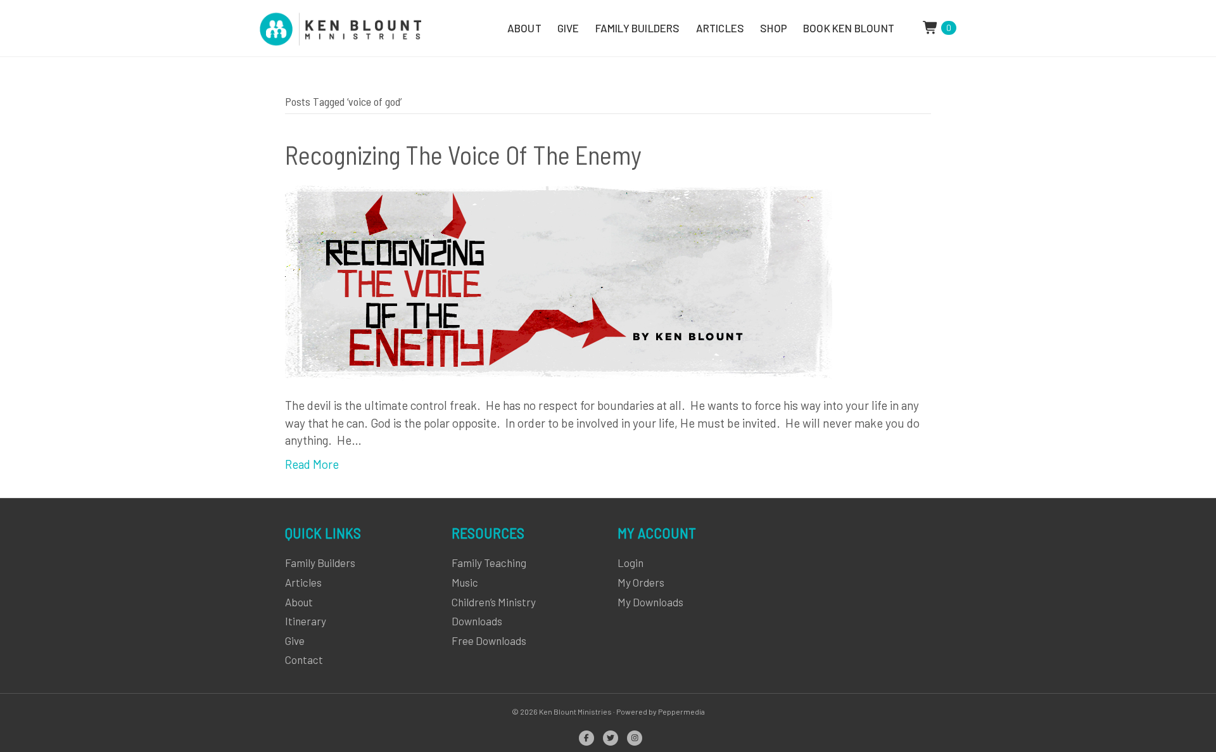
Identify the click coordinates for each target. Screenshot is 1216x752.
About (299, 602)
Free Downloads (489, 640)
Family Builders (320, 562)
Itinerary (305, 621)
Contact (304, 659)
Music (465, 582)
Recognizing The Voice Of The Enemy (463, 154)
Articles (303, 582)
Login (630, 562)
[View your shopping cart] (932, 26)
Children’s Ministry (494, 602)
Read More (312, 464)
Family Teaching (489, 562)
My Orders (641, 582)
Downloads (477, 621)
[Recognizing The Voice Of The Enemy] (558, 281)
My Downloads (650, 602)
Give (295, 640)
